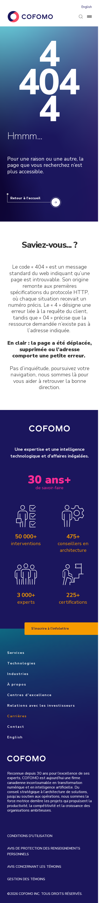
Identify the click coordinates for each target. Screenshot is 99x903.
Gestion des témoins (26, 879)
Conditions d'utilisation (29, 836)
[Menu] (89, 16)
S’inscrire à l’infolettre (50, 628)
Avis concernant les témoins (34, 866)
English (86, 7)
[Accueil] (30, 17)
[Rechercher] (80, 16)
